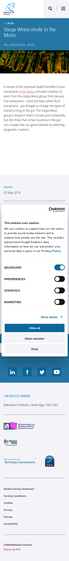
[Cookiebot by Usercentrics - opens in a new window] (49, 209)
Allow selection (34, 338)
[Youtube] (56, 375)
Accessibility (11, 523)
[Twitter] (42, 375)
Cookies (8, 502)
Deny (34, 349)
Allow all (34, 328)
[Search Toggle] (50, 8)
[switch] (59, 279)
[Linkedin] (12, 375)
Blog (10, 23)
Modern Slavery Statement (19, 489)
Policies (8, 517)
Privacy (8, 510)
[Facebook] (27, 375)
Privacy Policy (51, 251)
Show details (49, 317)
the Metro (28, 92)
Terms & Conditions (15, 496)
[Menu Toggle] (63, 8)
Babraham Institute (19, 9)
